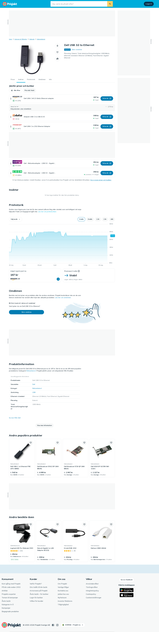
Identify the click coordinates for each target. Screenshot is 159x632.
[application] (62, 245)
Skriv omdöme (77, 49)
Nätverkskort (41, 39)
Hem (10, 39)
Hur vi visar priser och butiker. (100, 180)
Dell (33, 384)
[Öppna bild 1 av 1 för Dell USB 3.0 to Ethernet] (32, 59)
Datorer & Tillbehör (20, 39)
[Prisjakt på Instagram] (57, 625)
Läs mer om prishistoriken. (47, 212)
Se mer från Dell (14, 418)
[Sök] (110, 4)
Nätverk (32, 39)
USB (33, 392)
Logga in (149, 4)
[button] (57, 45)
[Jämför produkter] (57, 58)
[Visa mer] (11, 98)
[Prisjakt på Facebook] (53, 625)
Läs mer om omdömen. (63, 298)
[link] (22, 458)
